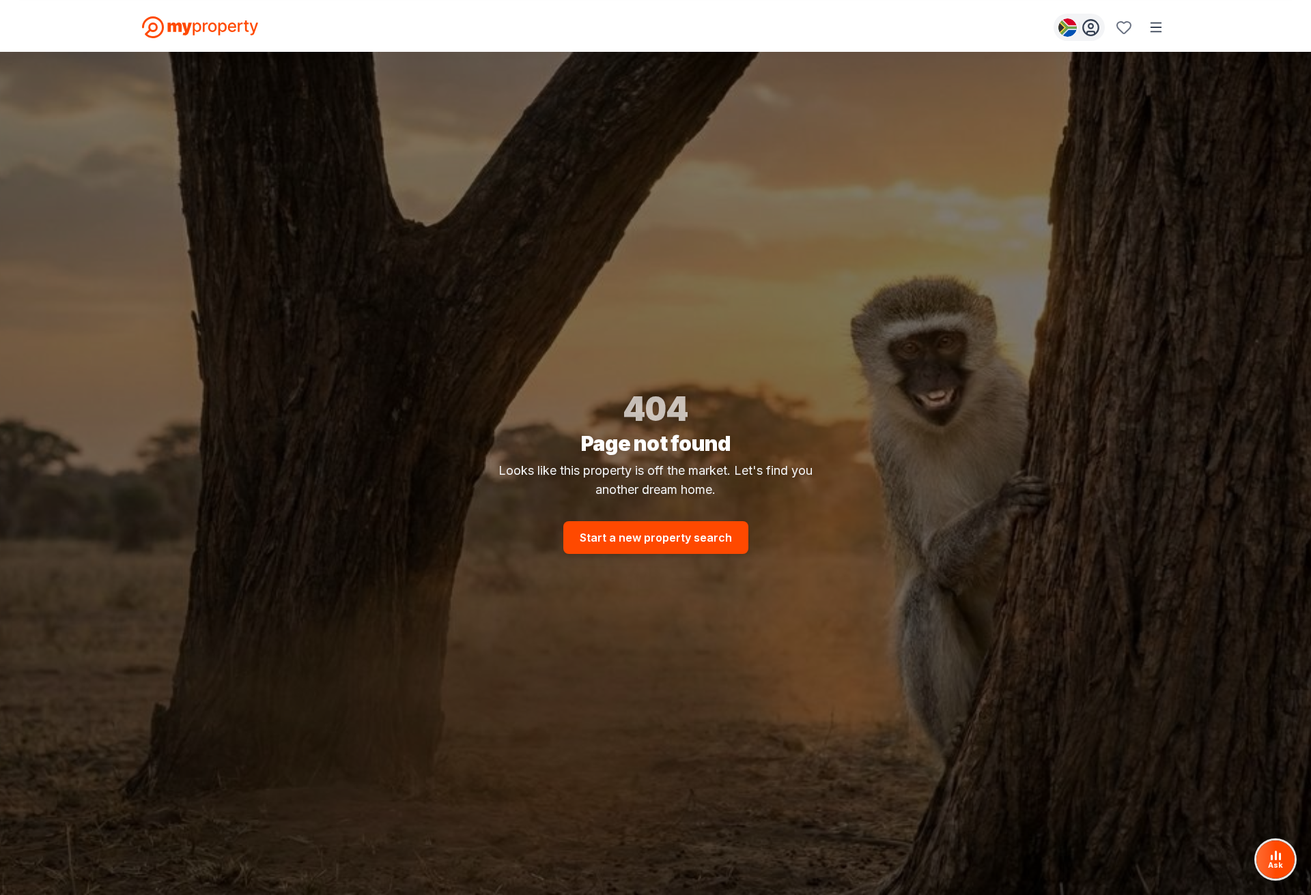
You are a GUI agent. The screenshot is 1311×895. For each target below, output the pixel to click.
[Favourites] (1124, 27)
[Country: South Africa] (1079, 27)
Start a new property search (656, 537)
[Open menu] (1156, 27)
